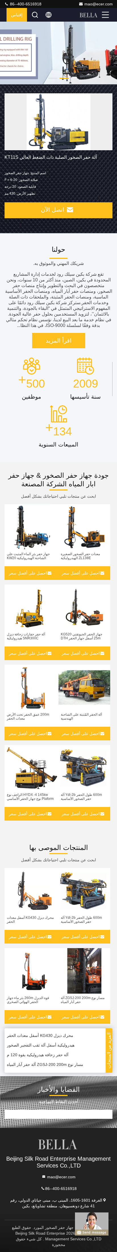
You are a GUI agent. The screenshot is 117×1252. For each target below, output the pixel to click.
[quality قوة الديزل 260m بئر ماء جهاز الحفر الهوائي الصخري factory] (31, 971)
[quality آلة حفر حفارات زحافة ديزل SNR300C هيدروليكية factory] (31, 607)
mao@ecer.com (98, 4)
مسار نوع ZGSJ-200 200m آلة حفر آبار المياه (45, 1061)
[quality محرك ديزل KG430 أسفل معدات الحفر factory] (31, 890)
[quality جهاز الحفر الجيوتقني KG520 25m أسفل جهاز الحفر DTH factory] (84, 607)
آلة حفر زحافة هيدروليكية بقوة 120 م (37, 1051)
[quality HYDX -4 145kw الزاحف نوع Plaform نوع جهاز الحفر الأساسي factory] (31, 767)
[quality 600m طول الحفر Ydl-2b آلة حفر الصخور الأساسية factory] (84, 767)
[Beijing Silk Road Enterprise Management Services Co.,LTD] (89, 15)
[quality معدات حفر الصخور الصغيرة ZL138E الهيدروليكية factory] (84, 527)
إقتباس (16, 15)
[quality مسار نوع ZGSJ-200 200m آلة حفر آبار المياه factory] (84, 971)
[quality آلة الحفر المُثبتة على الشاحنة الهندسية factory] (84, 687)
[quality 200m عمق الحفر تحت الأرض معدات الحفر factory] (31, 687)
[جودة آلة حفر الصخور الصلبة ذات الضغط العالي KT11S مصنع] (58, 121)
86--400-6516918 (25, 4)
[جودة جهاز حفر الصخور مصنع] (58, 53)
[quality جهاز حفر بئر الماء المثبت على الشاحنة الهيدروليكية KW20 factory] (31, 527)
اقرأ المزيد (59, 340)
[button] (64, 78)
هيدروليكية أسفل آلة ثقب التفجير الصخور (40, 1042)
